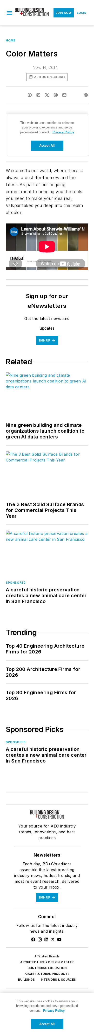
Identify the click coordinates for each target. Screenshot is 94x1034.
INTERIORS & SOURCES (58, 979)
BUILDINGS (26, 979)
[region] (47, 1013)
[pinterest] (55, 95)
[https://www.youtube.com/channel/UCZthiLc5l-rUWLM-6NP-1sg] (59, 939)
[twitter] (47, 95)
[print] (85, 95)
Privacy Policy (54, 1010)
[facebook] (29, 95)
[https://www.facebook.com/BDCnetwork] (33, 939)
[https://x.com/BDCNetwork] (52, 939)
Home (10, 40)
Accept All (47, 1024)
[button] (9, 12)
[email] (64, 95)
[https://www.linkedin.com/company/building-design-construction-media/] (46, 939)
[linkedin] (38, 95)
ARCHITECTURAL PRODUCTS (47, 974)
